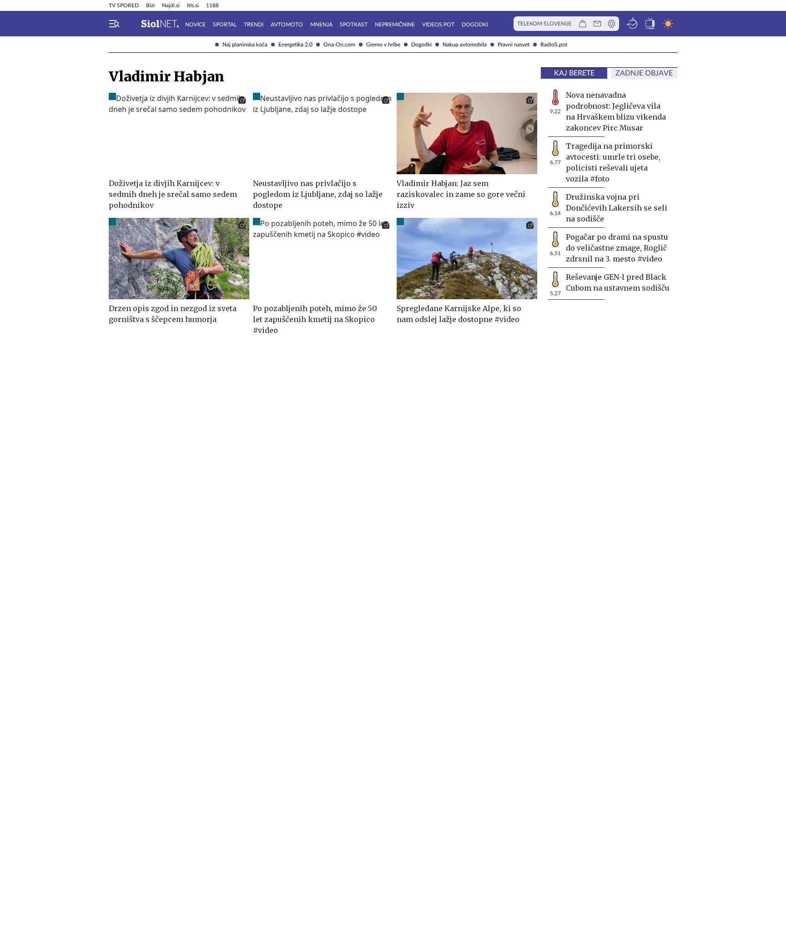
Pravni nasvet (513, 44)
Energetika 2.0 (295, 44)
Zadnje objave (644, 73)
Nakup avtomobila (465, 44)
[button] (114, 24)
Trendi (253, 24)
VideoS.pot (438, 24)
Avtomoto (287, 24)
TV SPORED (124, 5)
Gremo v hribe (383, 44)
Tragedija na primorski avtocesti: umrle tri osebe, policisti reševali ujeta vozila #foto (613, 162)
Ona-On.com (339, 44)
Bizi (150, 5)
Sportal (225, 24)
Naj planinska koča (244, 44)
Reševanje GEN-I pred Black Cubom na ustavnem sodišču (618, 282)
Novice (195, 24)
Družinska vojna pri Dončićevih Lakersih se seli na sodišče (616, 207)
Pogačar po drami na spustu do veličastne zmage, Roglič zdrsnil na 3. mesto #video (617, 247)
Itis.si (193, 5)
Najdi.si (171, 5)
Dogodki (421, 44)
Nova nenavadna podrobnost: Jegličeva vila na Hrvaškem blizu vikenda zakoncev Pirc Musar (616, 111)
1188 (212, 5)
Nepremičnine (395, 24)
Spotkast (354, 24)
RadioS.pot (553, 44)
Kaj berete (574, 73)
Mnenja (321, 24)
